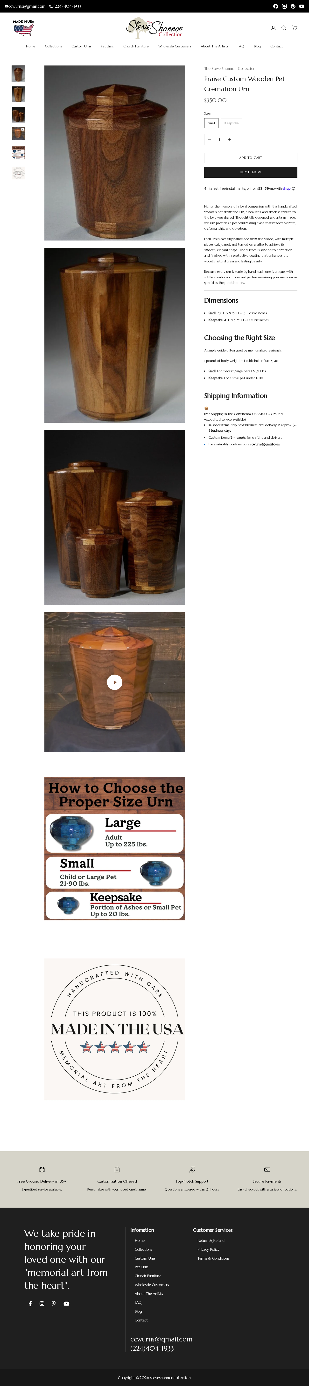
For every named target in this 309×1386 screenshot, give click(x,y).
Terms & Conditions (213, 1258)
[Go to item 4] (18, 133)
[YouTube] (301, 6)
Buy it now (250, 172)
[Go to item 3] (18, 114)
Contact (276, 46)
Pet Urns (107, 46)
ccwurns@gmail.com (27, 6)
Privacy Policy (208, 1249)
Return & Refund (211, 1240)
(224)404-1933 (152, 1348)
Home (30, 46)
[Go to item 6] (18, 173)
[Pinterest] (293, 6)
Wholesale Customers (174, 46)
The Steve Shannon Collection (230, 68)
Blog (257, 46)
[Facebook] (275, 6)
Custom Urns (81, 46)
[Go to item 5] (18, 152)
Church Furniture (136, 46)
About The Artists (214, 46)
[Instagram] (284, 6)
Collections (53, 46)
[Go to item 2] (18, 94)
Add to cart (250, 158)
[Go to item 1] (18, 73)
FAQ (241, 46)
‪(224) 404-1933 (67, 6)
